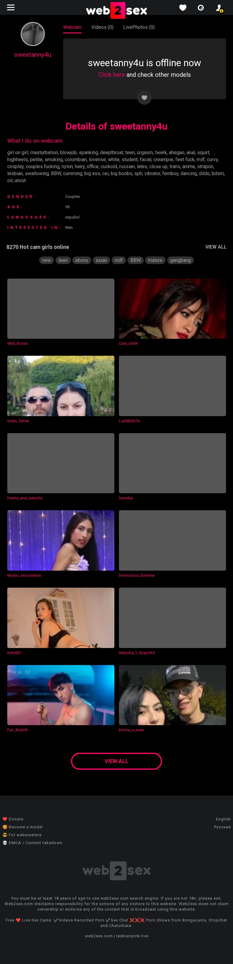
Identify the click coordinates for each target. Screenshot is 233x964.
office (93, 166)
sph (138, 173)
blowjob (68, 152)
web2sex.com (99, 936)
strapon (205, 166)
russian (127, 166)
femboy (170, 173)
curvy (212, 159)
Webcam (72, 27)
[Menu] (11, 7)
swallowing (37, 173)
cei (105, 173)
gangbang (180, 260)
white (114, 159)
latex (142, 166)
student (130, 159)
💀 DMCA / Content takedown (32, 842)
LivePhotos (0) (139, 27)
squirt (203, 152)
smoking (54, 159)
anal (191, 152)
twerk (161, 152)
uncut (20, 180)
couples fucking (42, 166)
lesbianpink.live (132, 936)
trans (175, 166)
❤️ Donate (12, 819)
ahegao (176, 152)
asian (101, 260)
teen (130, 152)
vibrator (152, 173)
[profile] (219, 7)
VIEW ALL (216, 247)
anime (188, 166)
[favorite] (183, 7)
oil (9, 180)
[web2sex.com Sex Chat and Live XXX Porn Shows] (116, 11)
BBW (56, 173)
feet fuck (184, 159)
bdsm (218, 173)
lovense (97, 159)
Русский (222, 827)
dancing (189, 173)
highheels (17, 159)
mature (155, 260)
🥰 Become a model (22, 827)
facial (145, 159)
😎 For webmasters (22, 835)
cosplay (15, 166)
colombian (76, 159)
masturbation (44, 152)
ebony (81, 260)
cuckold (109, 166)
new (46, 260)
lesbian (15, 173)
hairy (80, 166)
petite (36, 159)
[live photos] (201, 7)
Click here (111, 74)
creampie (163, 159)
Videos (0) (102, 27)
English (223, 819)
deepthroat (111, 152)
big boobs (121, 173)
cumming (72, 173)
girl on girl (17, 152)
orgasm (145, 152)
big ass (92, 173)
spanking (88, 152)
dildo (204, 173)
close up (158, 166)
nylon (67, 166)
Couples (72, 196)
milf (201, 159)
